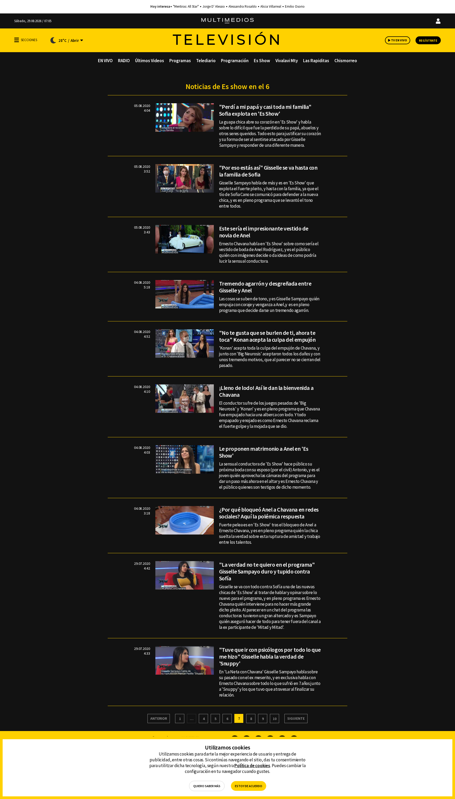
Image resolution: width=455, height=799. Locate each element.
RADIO (124, 60)
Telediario (206, 60)
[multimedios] (227, 21)
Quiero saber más (206, 786)
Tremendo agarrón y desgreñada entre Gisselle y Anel (265, 287)
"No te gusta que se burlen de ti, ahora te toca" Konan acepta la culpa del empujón (267, 336)
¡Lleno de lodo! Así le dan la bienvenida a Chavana (266, 391)
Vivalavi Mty (286, 60)
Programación (235, 60)
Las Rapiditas (316, 60)
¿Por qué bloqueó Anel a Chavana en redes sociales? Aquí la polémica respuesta (269, 513)
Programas (180, 60)
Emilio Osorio (295, 6)
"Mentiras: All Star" (186, 6)
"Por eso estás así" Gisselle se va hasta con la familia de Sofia (268, 171)
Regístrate (428, 40)
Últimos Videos (149, 60)
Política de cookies (252, 765)
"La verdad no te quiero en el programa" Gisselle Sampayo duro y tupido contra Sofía (267, 571)
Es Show (262, 60)
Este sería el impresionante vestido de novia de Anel (263, 232)
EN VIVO (105, 60)
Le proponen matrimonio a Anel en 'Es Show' (263, 452)
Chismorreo (345, 60)
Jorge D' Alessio (213, 6)
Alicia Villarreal (270, 6)
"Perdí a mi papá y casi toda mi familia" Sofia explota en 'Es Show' (265, 110)
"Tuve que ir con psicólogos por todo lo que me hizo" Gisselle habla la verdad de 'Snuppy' (270, 656)
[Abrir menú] (16, 40)
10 (274, 718)
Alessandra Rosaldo (243, 6)
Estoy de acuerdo (248, 786)
